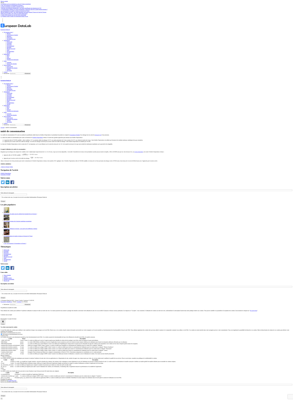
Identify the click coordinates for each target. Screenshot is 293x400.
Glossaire (9, 62)
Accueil (2, 127)
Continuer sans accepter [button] (6, 314)
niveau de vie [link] (98, 135)
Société (8, 52)
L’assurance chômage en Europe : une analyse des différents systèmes (20, 228)
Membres (9, 36)
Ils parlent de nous (11, 39)
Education (9, 44)
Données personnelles (9, 279)
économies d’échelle (5, 174)
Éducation (6, 252)
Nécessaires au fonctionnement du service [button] (11, 332)
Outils (5, 61)
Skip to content (4, 1)
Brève (8, 55)
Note (8, 57)
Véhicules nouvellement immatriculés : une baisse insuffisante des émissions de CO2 (21, 8)
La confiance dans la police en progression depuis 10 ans (14, 16)
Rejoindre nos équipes (12, 68)
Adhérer (9, 69)
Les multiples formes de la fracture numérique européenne (18, 221)
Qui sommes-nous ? (8, 32)
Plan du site (6, 280)
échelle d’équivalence (6, 173)
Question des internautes (12, 59)
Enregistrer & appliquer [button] (6, 379)
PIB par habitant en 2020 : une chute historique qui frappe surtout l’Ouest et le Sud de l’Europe (23, 12)
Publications (7, 54)
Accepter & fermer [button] (11, 318)
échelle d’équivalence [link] (38, 137)
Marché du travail (11, 48)
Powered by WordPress (6, 301)
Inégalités (9, 47)
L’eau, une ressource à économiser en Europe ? (12, 5)
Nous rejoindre (7, 65)
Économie (6, 251)
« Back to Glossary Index (7, 166)
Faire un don (10, 66)
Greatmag (19, 301)
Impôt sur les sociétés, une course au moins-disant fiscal (14, 13)
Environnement (10, 46)
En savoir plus (253, 310)
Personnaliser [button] (4, 318)
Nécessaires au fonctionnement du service (12, 334)
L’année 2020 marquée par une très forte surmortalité (13, 15)
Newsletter (9, 70)
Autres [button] (2, 368)
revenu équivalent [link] (138, 151)
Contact (5, 72)
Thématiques (7, 40)
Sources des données (12, 63)
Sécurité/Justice (10, 51)
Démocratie (9, 41)
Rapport (9, 58)
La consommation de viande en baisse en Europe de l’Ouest (15, 11)
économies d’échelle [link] (75, 135)
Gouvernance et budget (12, 35)
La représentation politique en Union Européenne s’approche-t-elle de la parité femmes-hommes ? (24, 9)
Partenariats (9, 37)
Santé (8, 50)
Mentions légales (8, 278)
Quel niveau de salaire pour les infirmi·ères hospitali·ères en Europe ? (20, 214)
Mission (9, 33)
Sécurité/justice (7, 259)
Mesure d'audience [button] (5, 355)
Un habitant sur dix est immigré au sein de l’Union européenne (16, 4)
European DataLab (5, 29)
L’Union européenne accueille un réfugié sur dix (12, 6)
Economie (9, 43)
